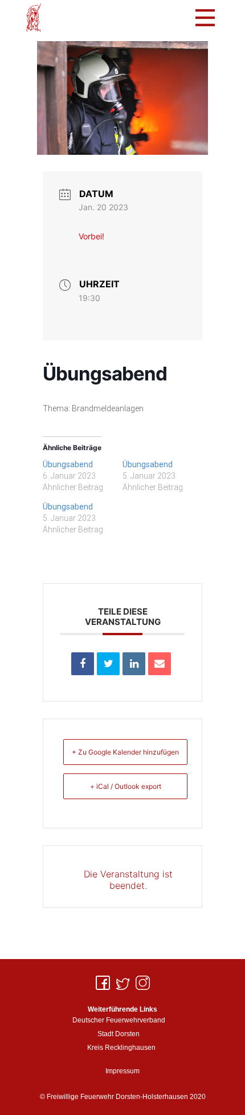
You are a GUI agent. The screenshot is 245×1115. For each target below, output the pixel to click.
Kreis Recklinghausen (121, 1048)
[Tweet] (108, 663)
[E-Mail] (159, 663)
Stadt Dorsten (118, 1034)
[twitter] (123, 983)
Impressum (122, 1071)
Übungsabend (68, 464)
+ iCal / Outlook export (125, 786)
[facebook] (103, 983)
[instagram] (143, 983)
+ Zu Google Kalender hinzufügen (125, 752)
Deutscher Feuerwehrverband (118, 1020)
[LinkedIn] (133, 663)
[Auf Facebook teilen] (82, 663)
